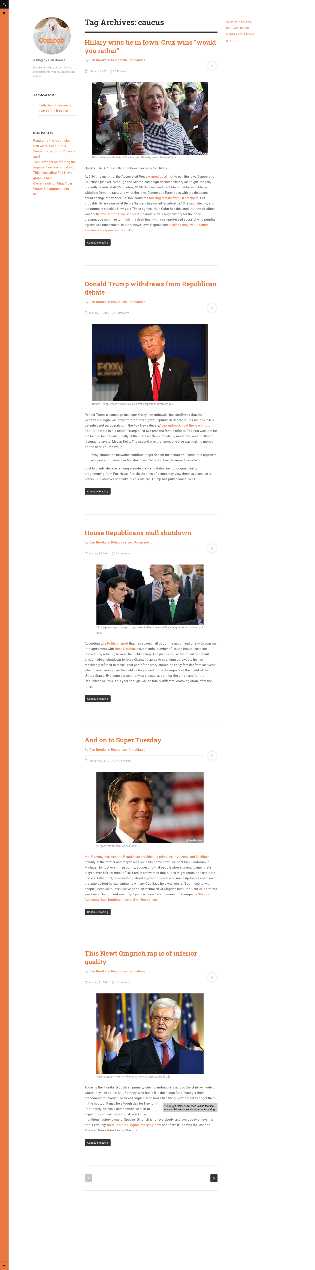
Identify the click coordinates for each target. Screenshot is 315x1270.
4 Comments (122, 982)
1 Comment (121, 71)
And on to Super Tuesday (123, 740)
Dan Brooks (97, 60)
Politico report (117, 643)
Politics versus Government (131, 542)
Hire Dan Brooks (237, 28)
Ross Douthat (125, 648)
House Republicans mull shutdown (138, 532)
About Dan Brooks (238, 21)
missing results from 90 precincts (173, 198)
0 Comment (122, 313)
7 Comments (123, 760)
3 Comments (122, 553)
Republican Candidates (128, 302)
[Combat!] (54, 35)
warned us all (158, 176)
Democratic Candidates (128, 60)
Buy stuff (232, 40)
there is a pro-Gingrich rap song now (133, 1125)
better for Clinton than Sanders (115, 214)
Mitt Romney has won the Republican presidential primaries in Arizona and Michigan (147, 856)
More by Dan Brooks (240, 34)
